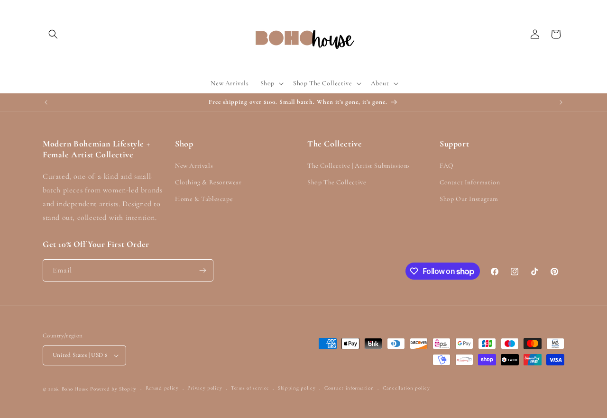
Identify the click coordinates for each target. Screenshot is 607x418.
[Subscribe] (202, 270)
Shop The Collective (336, 182)
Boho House (75, 389)
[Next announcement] (561, 102)
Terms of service (250, 388)
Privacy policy (204, 388)
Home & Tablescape (204, 199)
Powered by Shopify (113, 389)
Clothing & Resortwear (208, 182)
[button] (53, 34)
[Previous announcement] (46, 102)
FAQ (447, 166)
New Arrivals (194, 166)
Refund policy (162, 388)
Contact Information (470, 182)
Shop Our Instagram (469, 199)
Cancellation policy (406, 388)
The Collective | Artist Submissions (358, 166)
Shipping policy (297, 388)
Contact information (349, 388)
